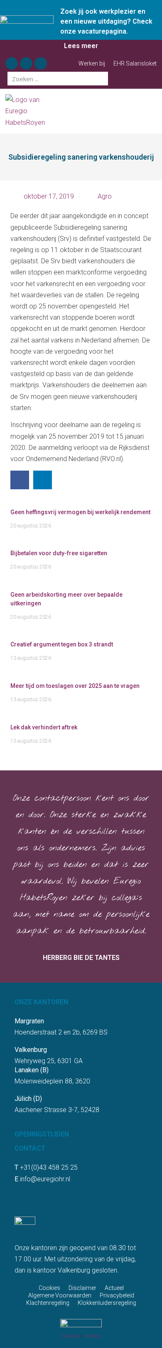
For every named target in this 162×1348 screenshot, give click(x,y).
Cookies (49, 1288)
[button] (153, 111)
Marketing (71, 1336)
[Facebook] (11, 63)
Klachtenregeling (47, 1302)
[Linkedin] (26, 63)
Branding (92, 1336)
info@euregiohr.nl (45, 1179)
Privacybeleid (117, 1295)
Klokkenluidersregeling (107, 1302)
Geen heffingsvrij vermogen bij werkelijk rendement (80, 512)
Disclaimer (82, 1288)
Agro (105, 196)
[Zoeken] (101, 78)
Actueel (114, 1288)
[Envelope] (40, 63)
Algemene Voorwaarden (59, 1295)
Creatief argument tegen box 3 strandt (61, 644)
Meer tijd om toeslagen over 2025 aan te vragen (75, 686)
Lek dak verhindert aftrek (43, 727)
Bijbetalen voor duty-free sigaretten (58, 553)
